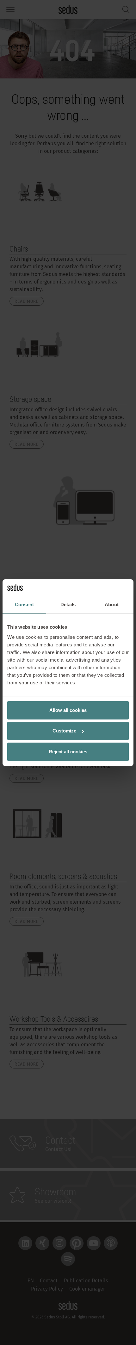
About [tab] (112, 604)
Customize (64, 730)
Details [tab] (68, 604)
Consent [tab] (24, 604)
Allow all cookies (68, 710)
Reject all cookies (68, 751)
